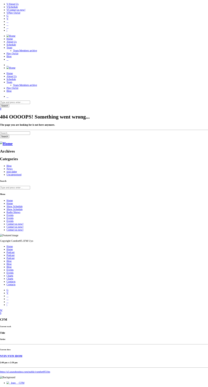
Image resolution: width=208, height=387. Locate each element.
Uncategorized (13, 174)
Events (9, 215)
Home (9, 38)
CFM (21, 382)
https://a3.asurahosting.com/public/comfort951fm (25, 371)
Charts (9, 275)
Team (9, 47)
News (9, 168)
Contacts (10, 281)
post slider (11, 171)
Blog (9, 56)
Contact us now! (16, 9)
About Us (13, 4)
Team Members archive (25, 50)
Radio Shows (13, 212)
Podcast (10, 252)
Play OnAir (14, 12)
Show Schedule (14, 206)
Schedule (13, 7)
